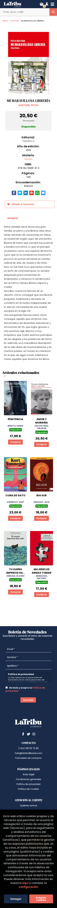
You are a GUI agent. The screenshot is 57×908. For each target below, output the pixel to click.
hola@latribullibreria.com (28, 753)
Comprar (15, 442)
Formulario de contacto (28, 758)
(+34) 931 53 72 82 (28, 748)
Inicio (5, 20)
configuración (28, 887)
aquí (25, 883)
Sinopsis (12, 218)
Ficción (14, 20)
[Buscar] (53, 12)
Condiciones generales (28, 779)
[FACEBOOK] (23, 734)
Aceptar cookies (41, 899)
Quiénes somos (28, 805)
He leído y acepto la (25, 689)
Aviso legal (28, 774)
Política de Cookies (28, 789)
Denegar (15, 899)
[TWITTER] (28, 734)
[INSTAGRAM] (34, 734)
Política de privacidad (28, 784)
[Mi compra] (42, 4)
